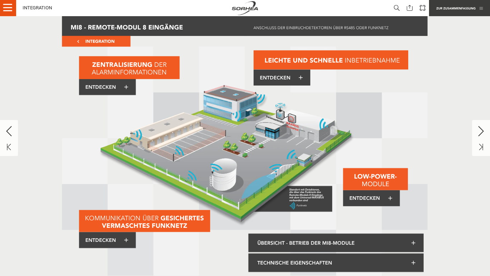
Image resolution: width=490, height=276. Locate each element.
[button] (11, 8)
